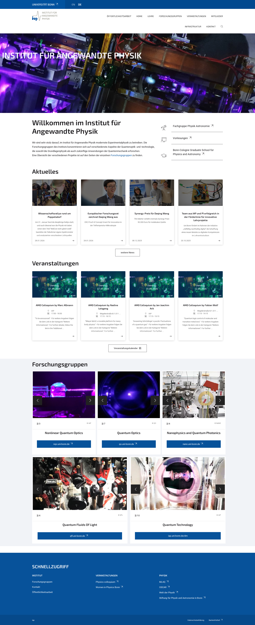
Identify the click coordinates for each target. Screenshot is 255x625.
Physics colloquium (105, 582)
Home (139, 16)
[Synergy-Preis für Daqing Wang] (170, 240)
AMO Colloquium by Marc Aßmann (54, 305)
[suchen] (221, 28)
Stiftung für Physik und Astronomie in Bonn (180, 598)
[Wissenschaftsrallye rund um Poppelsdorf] (73, 240)
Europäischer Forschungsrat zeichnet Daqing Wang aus (103, 215)
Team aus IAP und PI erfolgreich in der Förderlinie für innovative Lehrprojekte (200, 217)
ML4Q (162, 582)
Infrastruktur (193, 26)
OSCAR (162, 587)
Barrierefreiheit (214, 620)
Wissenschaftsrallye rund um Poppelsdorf (54, 215)
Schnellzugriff (50, 566)
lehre (151, 16)
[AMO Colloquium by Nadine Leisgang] (122, 336)
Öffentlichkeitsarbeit (119, 16)
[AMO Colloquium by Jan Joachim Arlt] (170, 336)
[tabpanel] (127, 73)
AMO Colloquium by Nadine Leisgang (103, 307)
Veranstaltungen (196, 16)
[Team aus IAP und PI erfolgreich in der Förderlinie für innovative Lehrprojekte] (219, 240)
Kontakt (211, 26)
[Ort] (43, 311)
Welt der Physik (167, 592)
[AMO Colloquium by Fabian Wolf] (219, 336)
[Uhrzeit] (43, 313)
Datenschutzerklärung (196, 620)
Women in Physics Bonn (108, 587)
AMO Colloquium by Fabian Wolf (200, 305)
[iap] (45, 16)
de (79, 4)
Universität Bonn (43, 4)
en (73, 4)
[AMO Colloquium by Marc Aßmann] (73, 336)
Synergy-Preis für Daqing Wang (152, 213)
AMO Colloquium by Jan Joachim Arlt (151, 307)
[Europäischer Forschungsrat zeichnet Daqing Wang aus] (122, 240)
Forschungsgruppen (170, 16)
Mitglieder (217, 16)
